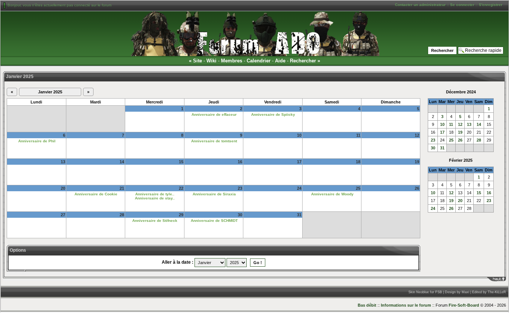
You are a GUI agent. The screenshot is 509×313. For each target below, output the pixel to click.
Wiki (211, 60)
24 (433, 208)
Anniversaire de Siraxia (214, 194)
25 (451, 140)
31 (442, 148)
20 (460, 200)
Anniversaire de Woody (332, 194)
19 (460, 132)
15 (479, 192)
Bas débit (367, 305)
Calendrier (259, 60)
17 (442, 132)
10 (442, 124)
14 (479, 124)
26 (460, 140)
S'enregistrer (490, 5)
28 (479, 140)
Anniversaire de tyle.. (154, 194)
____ (501, 279)
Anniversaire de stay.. (155, 198)
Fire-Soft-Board (464, 305)
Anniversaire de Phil (37, 141)
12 (460, 124)
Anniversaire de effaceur (214, 114)
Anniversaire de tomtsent (214, 141)
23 (433, 140)
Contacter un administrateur (420, 5)
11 (451, 124)
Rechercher (303, 60)
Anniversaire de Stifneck (154, 221)
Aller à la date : (177, 262)
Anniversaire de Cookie (96, 194)
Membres (231, 60)
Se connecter (462, 5)
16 (489, 192)
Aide (280, 60)
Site (197, 60)
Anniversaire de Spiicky (273, 114)
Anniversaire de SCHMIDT (214, 221)
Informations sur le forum (406, 305)
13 (469, 124)
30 (433, 148)
